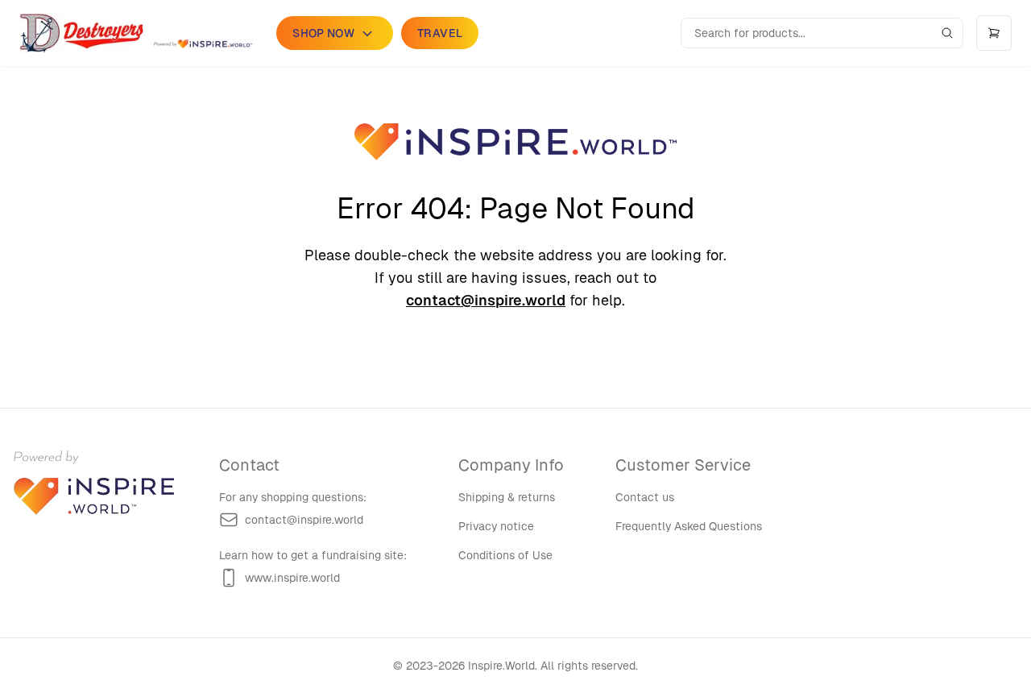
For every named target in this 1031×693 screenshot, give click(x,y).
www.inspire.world (292, 577)
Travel (439, 33)
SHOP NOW (323, 33)
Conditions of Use (505, 555)
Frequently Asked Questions (688, 526)
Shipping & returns (506, 497)
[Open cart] (994, 33)
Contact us (644, 497)
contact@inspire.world (485, 300)
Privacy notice (496, 526)
